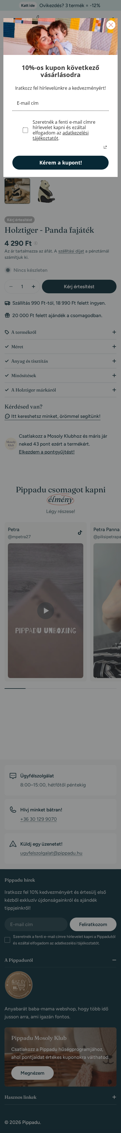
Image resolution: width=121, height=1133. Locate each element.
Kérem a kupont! (60, 162)
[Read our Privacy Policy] (105, 147)
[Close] (111, 25)
